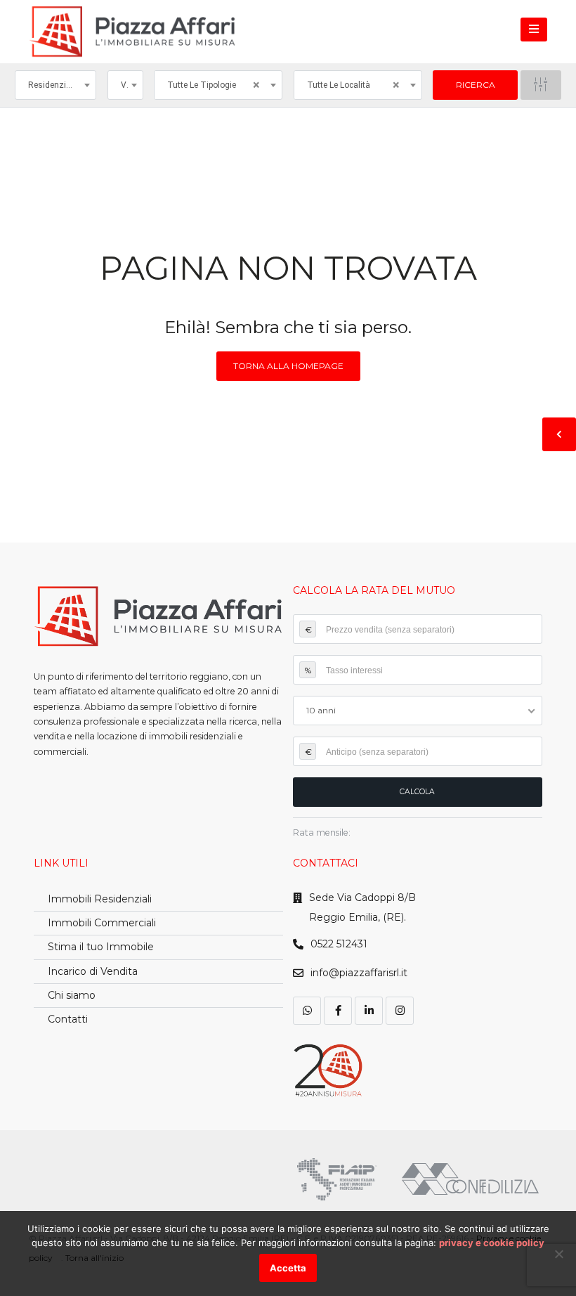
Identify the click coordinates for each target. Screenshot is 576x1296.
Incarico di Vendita (93, 971)
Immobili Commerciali (102, 922)
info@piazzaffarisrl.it (358, 972)
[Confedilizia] (470, 1179)
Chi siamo (72, 995)
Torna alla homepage (288, 366)
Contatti (68, 1019)
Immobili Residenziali (100, 899)
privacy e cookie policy (491, 1242)
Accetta (288, 1268)
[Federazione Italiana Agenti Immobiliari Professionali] (337, 1179)
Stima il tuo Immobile (101, 946)
